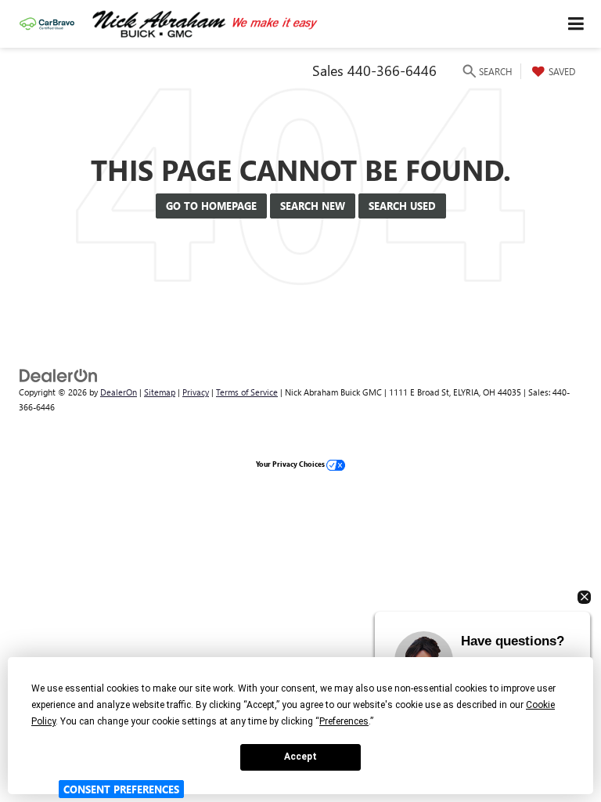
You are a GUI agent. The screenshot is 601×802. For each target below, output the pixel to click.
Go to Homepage (211, 205)
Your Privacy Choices (291, 463)
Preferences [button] (344, 721)
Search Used (402, 205)
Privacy (195, 392)
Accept (300, 756)
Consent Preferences (121, 789)
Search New (312, 205)
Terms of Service (247, 392)
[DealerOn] (59, 374)
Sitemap (159, 392)
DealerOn (118, 392)
